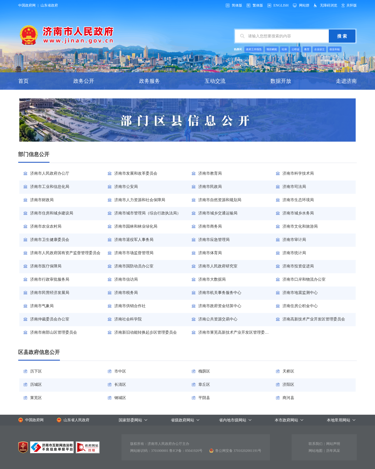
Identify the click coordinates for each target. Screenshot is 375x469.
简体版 (237, 5)
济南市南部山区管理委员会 (53, 332)
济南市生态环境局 (298, 200)
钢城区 (120, 398)
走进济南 (346, 81)
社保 (284, 49)
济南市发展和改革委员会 (135, 173)
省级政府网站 (182, 420)
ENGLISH (281, 5)
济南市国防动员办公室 (133, 266)
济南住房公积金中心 (300, 306)
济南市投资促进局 (298, 266)
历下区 (36, 371)
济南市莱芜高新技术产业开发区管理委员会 (235, 332)
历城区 (36, 384)
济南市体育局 (210, 253)
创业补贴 (334, 49)
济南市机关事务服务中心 (219, 292)
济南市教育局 (210, 173)
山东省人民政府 (76, 420)
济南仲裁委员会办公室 (49, 319)
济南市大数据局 (212, 279)
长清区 (120, 384)
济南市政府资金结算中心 (219, 306)
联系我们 (315, 444)
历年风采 (333, 450)
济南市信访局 (126, 279)
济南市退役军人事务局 (133, 239)
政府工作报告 (254, 49)
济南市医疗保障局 (45, 266)
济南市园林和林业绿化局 (135, 226)
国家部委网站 (130, 420)
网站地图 (315, 450)
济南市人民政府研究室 (217, 266)
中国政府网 (27, 5)
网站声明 (333, 444)
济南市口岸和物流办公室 (304, 279)
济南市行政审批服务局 (49, 279)
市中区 (120, 371)
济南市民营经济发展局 (49, 292)
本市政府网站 (286, 420)
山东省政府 (49, 5)
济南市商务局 (210, 226)
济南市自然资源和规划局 (219, 200)
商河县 (288, 398)
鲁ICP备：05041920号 (185, 450)
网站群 (304, 5)
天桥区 (288, 371)
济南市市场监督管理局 (133, 253)
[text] (282, 36)
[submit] (342, 36)
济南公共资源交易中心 (217, 319)
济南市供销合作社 (130, 306)
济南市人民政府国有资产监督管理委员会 (65, 253)
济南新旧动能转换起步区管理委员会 (145, 332)
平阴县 (204, 398)
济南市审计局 (294, 239)
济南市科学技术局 (298, 173)
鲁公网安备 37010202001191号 (238, 450)
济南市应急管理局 (214, 239)
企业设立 (319, 49)
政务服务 (149, 81)
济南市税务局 (126, 292)
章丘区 (204, 384)
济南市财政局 (42, 200)
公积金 (295, 49)
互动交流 (215, 81)
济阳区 (288, 384)
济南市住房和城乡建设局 (51, 213)
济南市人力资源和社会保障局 (139, 200)
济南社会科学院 (128, 319)
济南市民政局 (210, 186)
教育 (306, 49)
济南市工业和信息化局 (49, 186)
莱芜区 (36, 398)
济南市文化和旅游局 (300, 226)
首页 (23, 81)
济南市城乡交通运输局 (217, 213)
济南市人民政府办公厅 (49, 173)
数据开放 (280, 81)
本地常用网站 (338, 420)
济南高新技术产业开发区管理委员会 (314, 319)
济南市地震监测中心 (300, 292)
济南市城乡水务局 (298, 213)
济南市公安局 (126, 186)
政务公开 (83, 81)
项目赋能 (271, 49)
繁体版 (258, 5)
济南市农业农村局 (45, 226)
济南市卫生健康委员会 (49, 239)
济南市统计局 (294, 253)
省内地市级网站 (232, 420)
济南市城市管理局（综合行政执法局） (147, 213)
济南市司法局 (294, 186)
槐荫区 (204, 371)
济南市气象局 (42, 306)
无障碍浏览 (328, 5)
